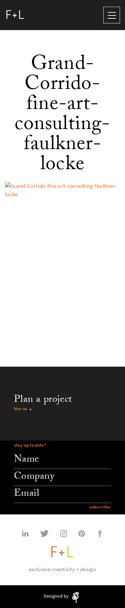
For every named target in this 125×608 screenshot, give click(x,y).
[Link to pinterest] (82, 533)
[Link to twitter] (44, 533)
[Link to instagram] (64, 533)
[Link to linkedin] (25, 533)
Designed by (57, 596)
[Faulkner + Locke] (15, 15)
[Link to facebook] (100, 533)
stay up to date (30, 445)
